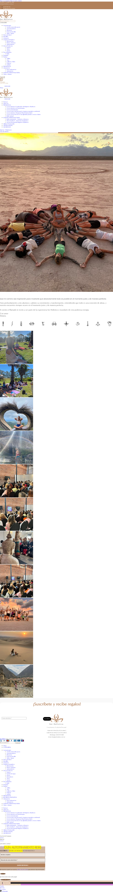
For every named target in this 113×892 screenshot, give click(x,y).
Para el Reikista (7, 52)
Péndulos (5, 55)
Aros (8, 60)
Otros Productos (8, 46)
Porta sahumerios (11, 69)
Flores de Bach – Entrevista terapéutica (17, 120)
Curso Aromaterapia (12, 109)
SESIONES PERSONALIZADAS (11, 72)
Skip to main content (16, 1)
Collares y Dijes (11, 61)
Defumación (10, 41)
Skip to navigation (5, 1)
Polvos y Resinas (11, 43)
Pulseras (9, 63)
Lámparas (6, 38)
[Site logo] (6, 19)
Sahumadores (10, 44)
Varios (8, 50)
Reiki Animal (10, 116)
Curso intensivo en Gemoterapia (16, 108)
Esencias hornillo (11, 32)
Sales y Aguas (10, 33)
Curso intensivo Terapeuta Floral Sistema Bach (19, 113)
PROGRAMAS (7, 66)
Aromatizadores (11, 28)
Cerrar (2, 837)
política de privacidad (22, 869)
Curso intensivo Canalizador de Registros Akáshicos (21, 106)
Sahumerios (6, 68)
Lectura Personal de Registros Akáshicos (17, 122)
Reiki (8, 54)
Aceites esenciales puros (13, 27)
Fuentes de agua (11, 773)
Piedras (5, 57)
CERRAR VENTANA (6, 879)
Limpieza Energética (9, 39)
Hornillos (5, 36)
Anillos (8, 58)
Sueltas (9, 65)
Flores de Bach (7, 35)
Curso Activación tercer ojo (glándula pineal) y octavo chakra (24, 114)
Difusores (9, 30)
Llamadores (10, 777)
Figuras (9, 47)
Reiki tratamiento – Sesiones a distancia (17, 119)
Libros (8, 775)
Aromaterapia (7, 25)
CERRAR (3, 873)
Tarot (8, 49)
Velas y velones (7, 74)
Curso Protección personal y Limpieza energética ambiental (23, 111)
